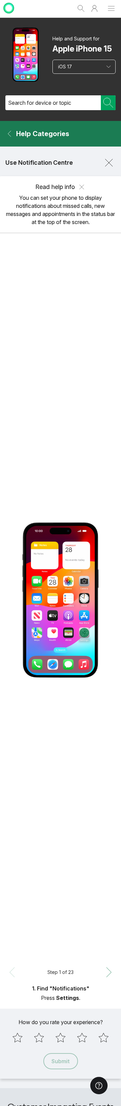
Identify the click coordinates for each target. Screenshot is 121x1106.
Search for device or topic (39, 102)
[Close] (109, 162)
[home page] (8, 14)
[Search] (108, 102)
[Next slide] (109, 972)
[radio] (17, 1038)
